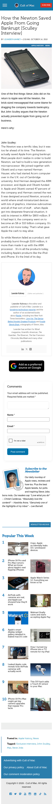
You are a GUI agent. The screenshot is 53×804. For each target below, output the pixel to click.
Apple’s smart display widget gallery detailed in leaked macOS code (17, 633)
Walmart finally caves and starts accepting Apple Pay (40, 614)
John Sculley (43, 744)
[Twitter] (26, 349)
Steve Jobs (17, 748)
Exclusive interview (26, 744)
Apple (18, 316)
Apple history (37, 45)
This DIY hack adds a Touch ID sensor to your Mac (39, 684)
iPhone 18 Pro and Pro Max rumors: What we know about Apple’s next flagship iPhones (17, 565)
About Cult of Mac (37, 767)
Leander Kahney (12, 39)
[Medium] (30, 349)
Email (11, 426)
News (47, 45)
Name (11, 414)
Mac (9, 748)
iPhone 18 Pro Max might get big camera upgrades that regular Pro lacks (17, 703)
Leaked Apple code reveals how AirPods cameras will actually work (18, 668)
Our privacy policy (14, 767)
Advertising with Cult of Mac (19, 760)
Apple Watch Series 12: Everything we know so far (39, 580)
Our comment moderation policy (22, 774)
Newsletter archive (40, 525)
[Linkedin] (22, 349)
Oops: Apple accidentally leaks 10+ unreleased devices (39, 546)
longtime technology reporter (23, 310)
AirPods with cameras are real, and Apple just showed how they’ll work (17, 600)
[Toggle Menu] (5, 5)
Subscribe (46, 5)
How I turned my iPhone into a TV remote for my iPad (39, 649)
